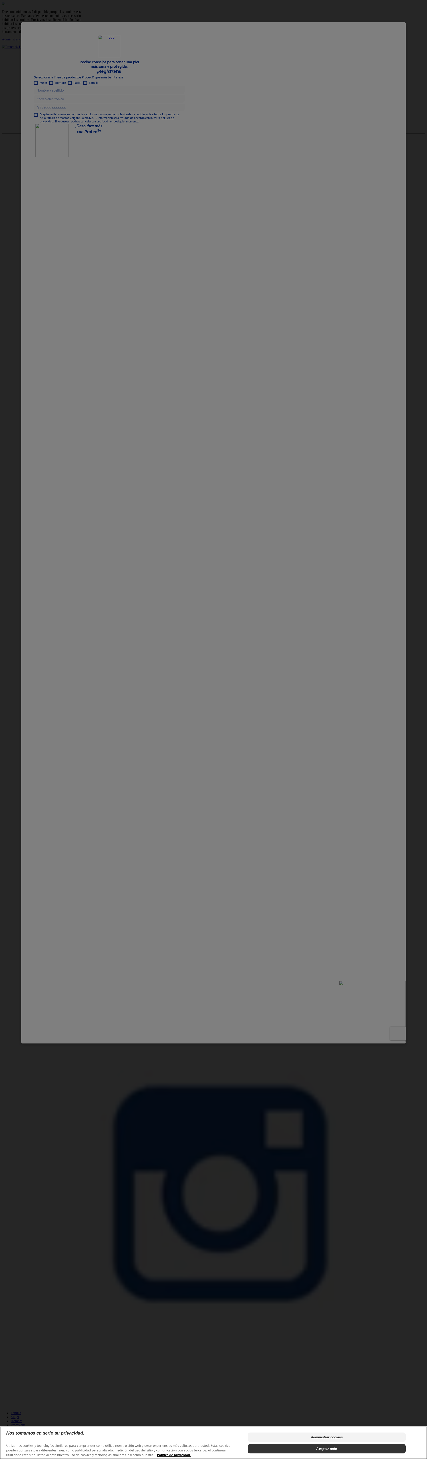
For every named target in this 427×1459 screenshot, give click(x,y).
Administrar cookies (327, 1437)
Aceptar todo (326, 1449)
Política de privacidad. (174, 1455)
